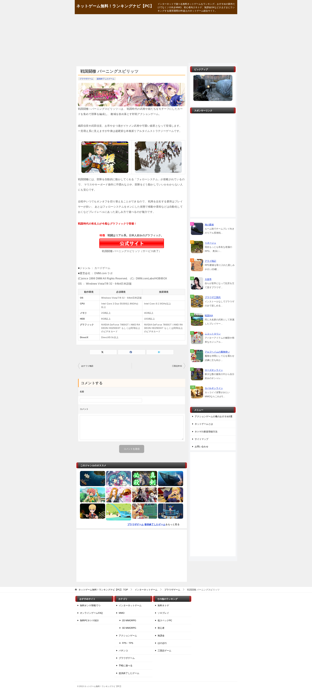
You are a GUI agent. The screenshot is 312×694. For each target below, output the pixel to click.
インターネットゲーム (130, 605)
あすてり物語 (87, 366)
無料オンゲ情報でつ (90, 605)
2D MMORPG (129, 620)
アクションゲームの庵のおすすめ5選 (213, 416)
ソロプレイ (163, 613)
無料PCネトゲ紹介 (89, 620)
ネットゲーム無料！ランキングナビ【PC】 (115, 6)
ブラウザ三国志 (213, 297)
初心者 (161, 628)
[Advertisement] (156, 38)
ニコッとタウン (213, 333)
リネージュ (210, 243)
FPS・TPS (127, 643)
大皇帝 (208, 279)
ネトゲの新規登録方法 (206, 431)
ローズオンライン (214, 370)
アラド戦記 (210, 261)
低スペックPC (165, 620)
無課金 (161, 635)
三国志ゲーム (164, 650)
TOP (103, 589)
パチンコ (123, 650)
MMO (121, 613)
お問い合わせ (201, 446)
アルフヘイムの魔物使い (217, 352)
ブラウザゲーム (86, 79)
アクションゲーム (128, 635)
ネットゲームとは (204, 424)
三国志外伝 (177, 366)
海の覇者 (209, 224)
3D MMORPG (129, 628)
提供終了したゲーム (105, 79)
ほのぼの (162, 643)
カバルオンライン (214, 388)
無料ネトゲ (163, 605)
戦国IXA (209, 315)
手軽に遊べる (125, 665)
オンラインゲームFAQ (91, 613)
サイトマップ (201, 439)
